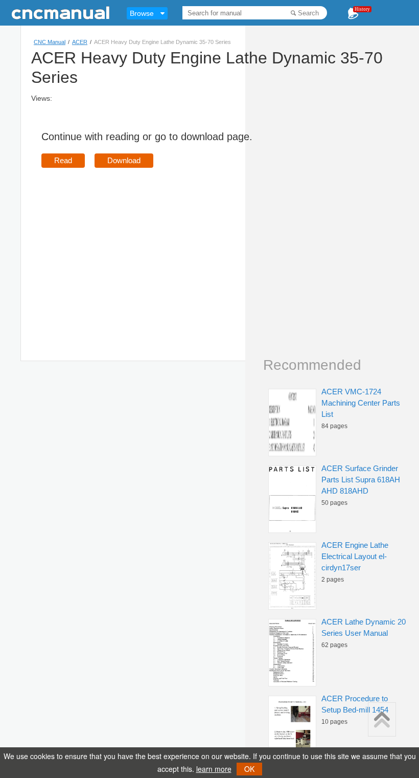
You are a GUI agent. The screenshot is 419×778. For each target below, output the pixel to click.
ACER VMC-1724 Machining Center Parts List (360, 402)
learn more (213, 769)
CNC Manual (49, 42)
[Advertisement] (127, 249)
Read (63, 160)
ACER (79, 42)
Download (124, 160)
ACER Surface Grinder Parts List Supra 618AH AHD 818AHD (360, 479)
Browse (142, 13)
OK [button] (249, 769)
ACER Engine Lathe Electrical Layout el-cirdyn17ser (354, 556)
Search (308, 13)
